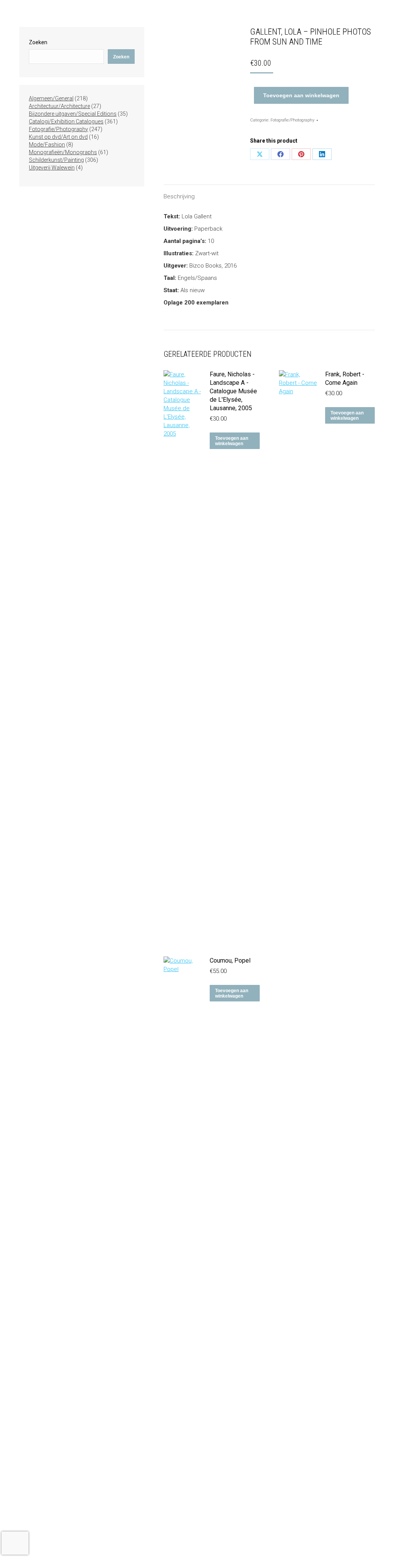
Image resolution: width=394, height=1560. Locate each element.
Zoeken (38, 42)
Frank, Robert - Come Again (344, 378)
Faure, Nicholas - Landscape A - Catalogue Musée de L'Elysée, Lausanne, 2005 (233, 391)
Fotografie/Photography (292, 120)
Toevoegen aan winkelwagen (301, 95)
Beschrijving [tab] (179, 196)
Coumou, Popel (230, 960)
